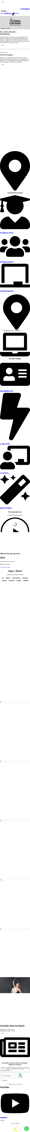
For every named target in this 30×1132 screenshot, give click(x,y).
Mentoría (6, 508)
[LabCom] (15, 439)
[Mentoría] (15, 503)
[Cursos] (15, 468)
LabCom (4, 444)
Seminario (25, 580)
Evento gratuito (16, 577)
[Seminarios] (15, 286)
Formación (25, 577)
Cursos (4, 473)
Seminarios (7, 291)
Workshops (7, 262)
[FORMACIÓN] (15, 228)
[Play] (15, 524)
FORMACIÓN (6, 233)
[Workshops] (15, 257)
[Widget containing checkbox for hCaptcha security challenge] (11, 1076)
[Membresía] (15, 386)
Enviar (4, 1080)
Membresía (6, 391)
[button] (2, 524)
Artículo (8, 577)
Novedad (18, 580)
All (3, 577)
